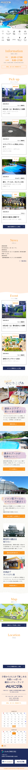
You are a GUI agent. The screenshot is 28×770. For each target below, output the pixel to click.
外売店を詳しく (13, 585)
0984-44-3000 (15, 692)
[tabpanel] (14, 14)
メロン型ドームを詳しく (13, 516)
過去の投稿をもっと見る (14, 226)
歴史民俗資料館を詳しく (13, 553)
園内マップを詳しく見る (14, 625)
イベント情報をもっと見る (14, 368)
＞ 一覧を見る (22, 261)
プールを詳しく (13, 469)
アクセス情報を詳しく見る (14, 666)
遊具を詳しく (13, 424)
